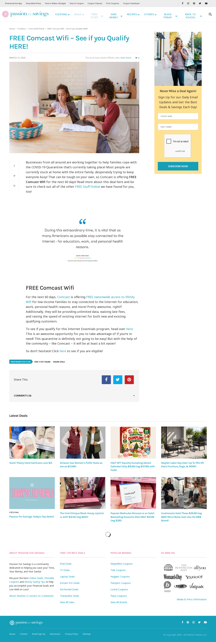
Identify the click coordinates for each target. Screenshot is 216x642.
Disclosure (55, 634)
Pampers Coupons (121, 583)
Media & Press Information (192, 599)
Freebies (22, 28)
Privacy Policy (71, 634)
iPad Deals (66, 563)
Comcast (63, 297)
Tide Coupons (118, 570)
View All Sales (67, 602)
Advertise (48, 595)
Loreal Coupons (119, 589)
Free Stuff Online (36, 28)
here (129, 329)
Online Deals (59, 362)
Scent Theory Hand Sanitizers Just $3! (30, 462)
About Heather (17, 595)
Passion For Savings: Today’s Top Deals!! (31, 516)
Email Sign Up (38, 634)
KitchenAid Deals (69, 589)
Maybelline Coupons (122, 563)
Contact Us (34, 595)
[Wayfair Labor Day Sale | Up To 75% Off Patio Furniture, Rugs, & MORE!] (184, 443)
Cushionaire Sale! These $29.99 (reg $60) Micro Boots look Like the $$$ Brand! (181, 517)
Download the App (13, 3)
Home (12, 28)
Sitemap (87, 634)
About (12, 634)
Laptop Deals (67, 576)
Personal (14, 512)
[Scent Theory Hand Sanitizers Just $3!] (32, 442)
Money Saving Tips (34, 581)
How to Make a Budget (55, 3)
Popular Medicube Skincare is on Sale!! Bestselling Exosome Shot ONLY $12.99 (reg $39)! (132, 517)
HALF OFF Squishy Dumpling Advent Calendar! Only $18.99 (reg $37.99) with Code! (133, 466)
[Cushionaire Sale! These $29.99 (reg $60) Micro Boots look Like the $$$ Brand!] (184, 493)
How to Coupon (77, 3)
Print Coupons (112, 3)
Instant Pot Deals (70, 583)
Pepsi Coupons (119, 595)
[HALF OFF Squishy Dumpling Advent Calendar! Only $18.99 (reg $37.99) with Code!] (133, 442)
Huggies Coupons (120, 576)
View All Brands (119, 602)
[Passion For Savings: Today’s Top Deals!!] (32, 493)
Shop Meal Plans (33, 3)
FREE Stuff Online (87, 187)
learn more (126, 57)
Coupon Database (131, 3)
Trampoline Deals (69, 595)
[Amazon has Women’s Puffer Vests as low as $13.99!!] (82, 442)
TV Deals (65, 570)
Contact (23, 634)
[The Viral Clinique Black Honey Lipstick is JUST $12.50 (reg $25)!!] (82, 493)
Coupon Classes (95, 3)
